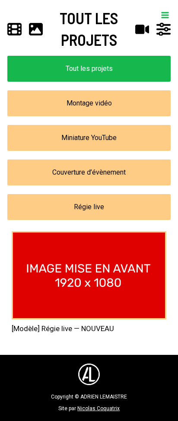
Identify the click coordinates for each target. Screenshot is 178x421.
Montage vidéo (89, 103)
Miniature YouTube (89, 138)
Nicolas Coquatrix (98, 408)
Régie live (89, 207)
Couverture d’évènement (89, 172)
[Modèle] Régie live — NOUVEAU (63, 328)
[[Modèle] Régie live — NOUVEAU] (89, 275)
